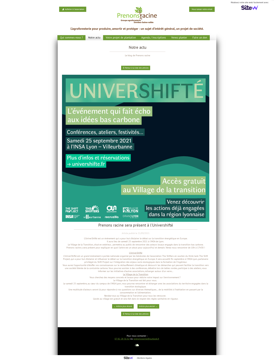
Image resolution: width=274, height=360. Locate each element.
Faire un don (199, 37)
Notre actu (94, 37)
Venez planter (179, 37)
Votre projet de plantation (121, 37)
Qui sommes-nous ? (71, 37)
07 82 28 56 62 (122, 338)
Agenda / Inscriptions (153, 37)
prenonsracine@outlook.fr (146, 338)
